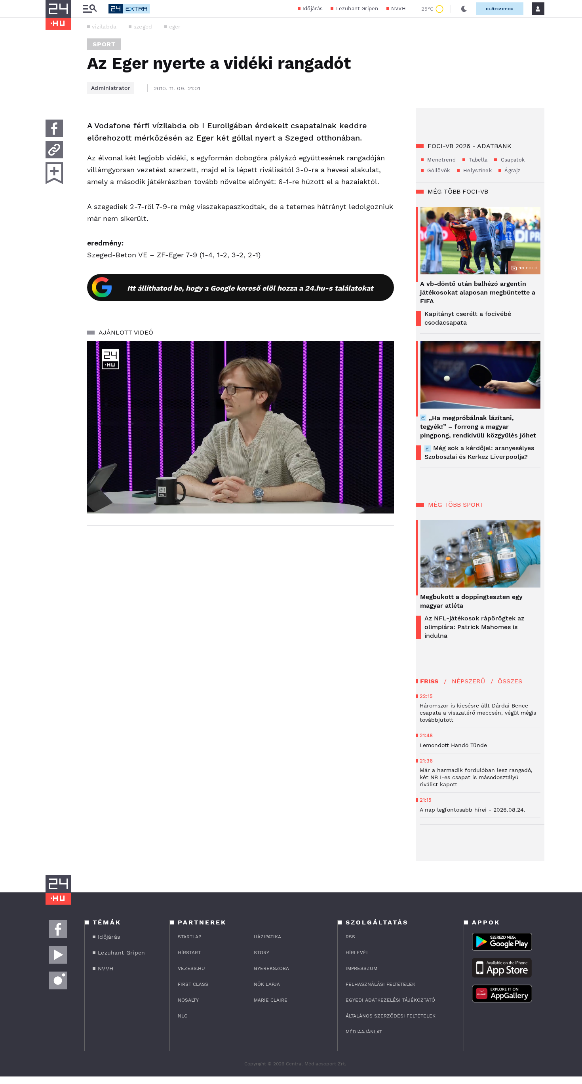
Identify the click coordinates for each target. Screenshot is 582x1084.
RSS (350, 936)
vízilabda (104, 26)
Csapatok (512, 160)
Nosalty (188, 1000)
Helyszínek (477, 170)
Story (261, 952)
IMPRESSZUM (361, 968)
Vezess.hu (191, 968)
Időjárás (312, 8)
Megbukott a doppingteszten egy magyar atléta (471, 601)
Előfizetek (500, 9)
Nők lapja (267, 984)
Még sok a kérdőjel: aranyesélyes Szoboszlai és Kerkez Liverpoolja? (479, 452)
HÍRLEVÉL (357, 952)
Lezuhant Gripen (356, 8)
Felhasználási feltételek (380, 984)
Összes (510, 681)
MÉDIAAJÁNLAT (364, 1032)
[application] (240, 427)
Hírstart (189, 952)
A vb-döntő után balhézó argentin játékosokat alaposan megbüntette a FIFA (477, 292)
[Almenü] (90, 9)
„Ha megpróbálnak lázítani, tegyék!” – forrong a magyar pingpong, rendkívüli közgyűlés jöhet (478, 426)
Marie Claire (270, 1000)
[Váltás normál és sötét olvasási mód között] (464, 8)
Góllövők (438, 170)
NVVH (398, 8)
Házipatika (267, 936)
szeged (142, 26)
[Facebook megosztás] (54, 128)
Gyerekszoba (271, 968)
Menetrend (441, 160)
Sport (104, 44)
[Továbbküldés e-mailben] (54, 149)
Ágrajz (511, 170)
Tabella (477, 160)
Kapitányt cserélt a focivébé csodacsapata (467, 318)
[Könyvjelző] (54, 173)
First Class (193, 984)
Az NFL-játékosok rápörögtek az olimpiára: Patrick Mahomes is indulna (474, 626)
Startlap (189, 936)
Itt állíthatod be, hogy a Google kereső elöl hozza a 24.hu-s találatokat (250, 288)
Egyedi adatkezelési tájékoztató (390, 1000)
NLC (182, 1016)
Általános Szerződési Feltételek (391, 1016)
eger (175, 26)
